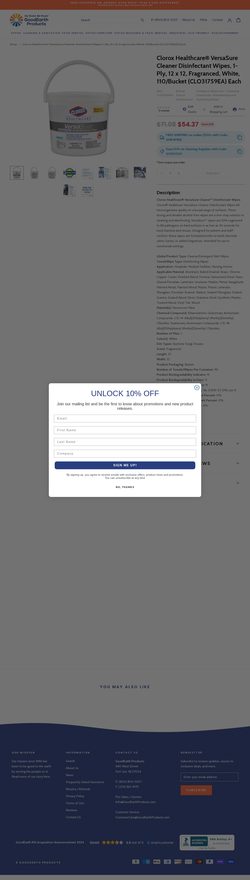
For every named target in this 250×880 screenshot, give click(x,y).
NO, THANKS (125, 487)
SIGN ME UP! (125, 465)
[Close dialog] (197, 387)
